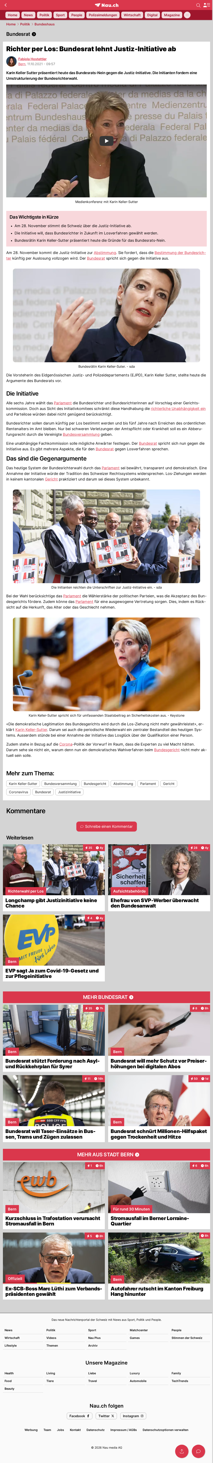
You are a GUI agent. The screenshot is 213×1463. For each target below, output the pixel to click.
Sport (92, 1330)
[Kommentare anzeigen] (198, 1451)
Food (8, 1381)
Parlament (63, 403)
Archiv (93, 1345)
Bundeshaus (45, 24)
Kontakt (75, 1430)
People (176, 1330)
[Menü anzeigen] (206, 5)
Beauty (9, 1388)
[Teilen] (181, 1451)
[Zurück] (5, 5)
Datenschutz (96, 1430)
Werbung (31, 1430)
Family (176, 1373)
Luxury (135, 1373)
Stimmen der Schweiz (187, 1338)
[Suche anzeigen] (198, 4)
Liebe (92, 1373)
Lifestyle (11, 1345)
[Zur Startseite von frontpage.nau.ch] (106, 5)
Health (9, 1373)
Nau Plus (94, 1338)
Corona (65, 744)
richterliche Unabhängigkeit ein (178, 408)
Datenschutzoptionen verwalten (165, 1430)
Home (11, 24)
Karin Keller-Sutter (31, 729)
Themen (52, 1345)
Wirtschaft (12, 1338)
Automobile (138, 1381)
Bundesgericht (167, 750)
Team (47, 1430)
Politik (25, 24)
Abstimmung (105, 252)
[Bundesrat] (106, 34)
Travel (92, 1381)
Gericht (51, 479)
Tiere (50, 1381)
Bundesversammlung (81, 434)
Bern (21, 64)
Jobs (60, 1430)
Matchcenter (139, 1330)
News (8, 1330)
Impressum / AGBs (123, 1430)
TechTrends (180, 1381)
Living (50, 1373)
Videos (51, 1338)
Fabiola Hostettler (32, 59)
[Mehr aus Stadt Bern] (106, 1154)
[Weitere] (187, 15)
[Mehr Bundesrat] (106, 997)
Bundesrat (96, 258)
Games (135, 1338)
